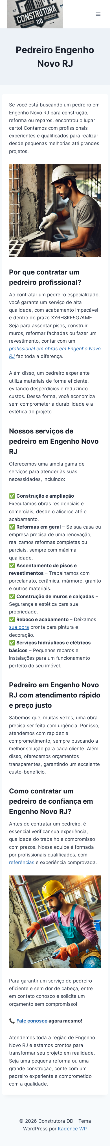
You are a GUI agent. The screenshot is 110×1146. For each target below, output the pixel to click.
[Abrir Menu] (98, 14)
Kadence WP (72, 1129)
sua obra (19, 627)
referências (21, 862)
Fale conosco (31, 1021)
